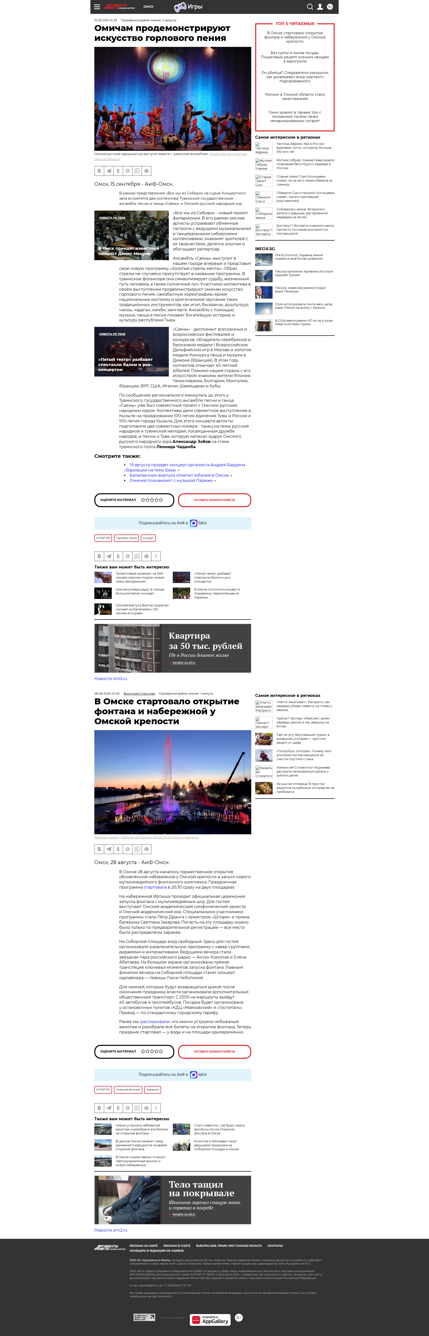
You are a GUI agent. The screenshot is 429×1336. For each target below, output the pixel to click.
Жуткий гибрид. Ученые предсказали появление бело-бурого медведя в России (305, 164)
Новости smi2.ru (110, 678)
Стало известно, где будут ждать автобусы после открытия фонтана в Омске (219, 1129)
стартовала (155, 887)
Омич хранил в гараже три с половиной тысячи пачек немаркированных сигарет (295, 116)
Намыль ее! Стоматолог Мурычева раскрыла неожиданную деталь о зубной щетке (303, 771)
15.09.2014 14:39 (105, 20)
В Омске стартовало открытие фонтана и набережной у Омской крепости (295, 37)
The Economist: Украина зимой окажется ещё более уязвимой (299, 256)
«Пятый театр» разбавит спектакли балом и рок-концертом (212, 577)
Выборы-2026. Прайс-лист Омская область (229, 1245)
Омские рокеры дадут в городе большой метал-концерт (140, 591)
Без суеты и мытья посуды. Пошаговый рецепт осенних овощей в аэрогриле (295, 57)
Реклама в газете (176, 1245)
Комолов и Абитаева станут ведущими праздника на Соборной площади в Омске (216, 1145)
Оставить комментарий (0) (214, 500)
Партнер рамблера (172, 1317)
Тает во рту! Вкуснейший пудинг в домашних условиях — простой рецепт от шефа (303, 739)
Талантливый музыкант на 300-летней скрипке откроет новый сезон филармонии (140, 577)
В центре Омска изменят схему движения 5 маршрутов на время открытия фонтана (141, 1145)
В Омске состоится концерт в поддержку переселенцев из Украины (217, 593)
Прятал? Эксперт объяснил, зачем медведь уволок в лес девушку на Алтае (303, 722)
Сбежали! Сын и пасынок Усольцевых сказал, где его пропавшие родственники (306, 197)
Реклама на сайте (144, 1245)
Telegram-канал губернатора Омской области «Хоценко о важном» (146, 837)
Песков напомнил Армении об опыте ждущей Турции (304, 273)
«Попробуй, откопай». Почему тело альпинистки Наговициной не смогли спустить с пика (304, 755)
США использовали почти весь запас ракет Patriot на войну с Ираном (304, 306)
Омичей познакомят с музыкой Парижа (171, 480)
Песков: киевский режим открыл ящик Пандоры (300, 289)
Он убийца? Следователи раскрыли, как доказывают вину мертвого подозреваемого (295, 77)
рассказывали (155, 1021)
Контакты (275, 1245)
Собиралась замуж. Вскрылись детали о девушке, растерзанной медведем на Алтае (302, 213)
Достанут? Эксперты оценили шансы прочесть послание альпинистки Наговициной (305, 229)
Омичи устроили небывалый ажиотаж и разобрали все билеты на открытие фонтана (142, 1129)
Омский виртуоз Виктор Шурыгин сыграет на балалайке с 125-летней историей (142, 609)
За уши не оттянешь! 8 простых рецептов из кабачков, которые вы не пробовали (305, 788)
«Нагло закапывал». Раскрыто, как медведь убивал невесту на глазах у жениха (304, 706)
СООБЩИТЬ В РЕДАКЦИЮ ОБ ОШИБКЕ (157, 1250)
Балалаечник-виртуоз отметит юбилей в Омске (179, 475)
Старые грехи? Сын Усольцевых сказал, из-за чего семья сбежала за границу (304, 180)
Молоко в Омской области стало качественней (295, 97)
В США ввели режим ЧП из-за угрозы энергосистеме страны (304, 322)
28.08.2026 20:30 (107, 693)
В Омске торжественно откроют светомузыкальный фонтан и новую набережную (141, 1161)
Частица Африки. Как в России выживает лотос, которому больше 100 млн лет (304, 148)
